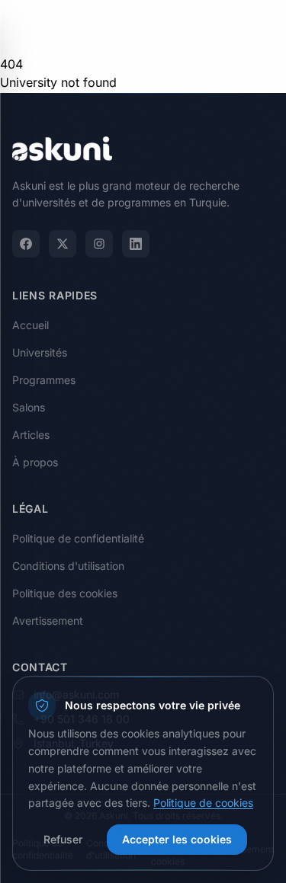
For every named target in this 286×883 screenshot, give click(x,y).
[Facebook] (26, 244)
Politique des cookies (64, 593)
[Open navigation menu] (258, 27)
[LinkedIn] (135, 244)
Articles (31, 434)
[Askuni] (62, 27)
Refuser (62, 839)
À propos (35, 462)
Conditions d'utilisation (68, 565)
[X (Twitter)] (62, 244)
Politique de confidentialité (78, 538)
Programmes (44, 379)
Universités (39, 352)
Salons (28, 407)
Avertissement (47, 620)
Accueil (30, 324)
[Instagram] (99, 244)
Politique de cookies (203, 802)
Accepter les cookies (177, 839)
